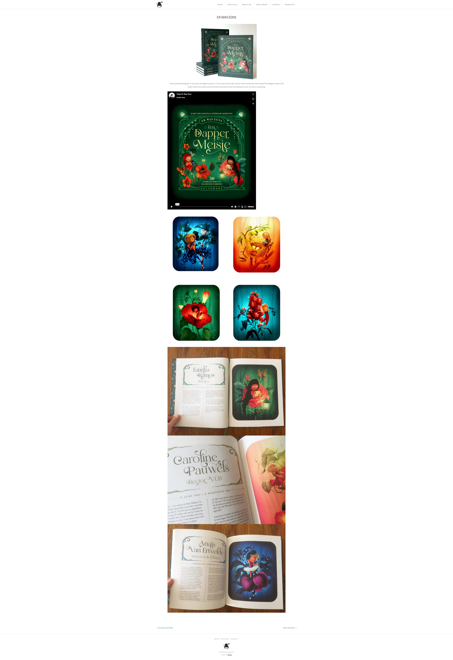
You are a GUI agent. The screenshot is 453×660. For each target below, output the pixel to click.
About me (246, 4)
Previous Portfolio (164, 628)
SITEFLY (230, 655)
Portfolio (232, 4)
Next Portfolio (290, 628)
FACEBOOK (234, 639)
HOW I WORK (261, 4)
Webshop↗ (290, 4)
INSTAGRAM (225, 639)
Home (220, 4)
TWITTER (217, 639)
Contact (276, 4)
